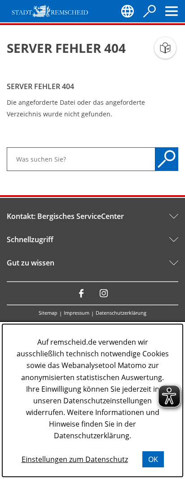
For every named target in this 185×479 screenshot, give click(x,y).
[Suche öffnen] (149, 11)
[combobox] (81, 159)
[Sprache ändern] (127, 11)
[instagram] (103, 293)
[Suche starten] (166, 159)
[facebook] (81, 293)
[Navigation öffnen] (171, 11)
